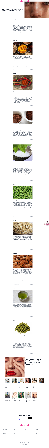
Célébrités (15, 430)
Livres (14, 434)
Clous (15, 19)
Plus (31, 69)
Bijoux (25, 429)
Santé (14, 429)
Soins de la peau (5, 429)
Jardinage (26, 434)
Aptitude (37, 433)
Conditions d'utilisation (19, 419)
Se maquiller (4, 433)
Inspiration (37, 429)
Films (14, 433)
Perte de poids (4, 434)
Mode (25, 430)
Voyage (37, 434)
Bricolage (4, 430)
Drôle (25, 433)
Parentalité (37, 430)
